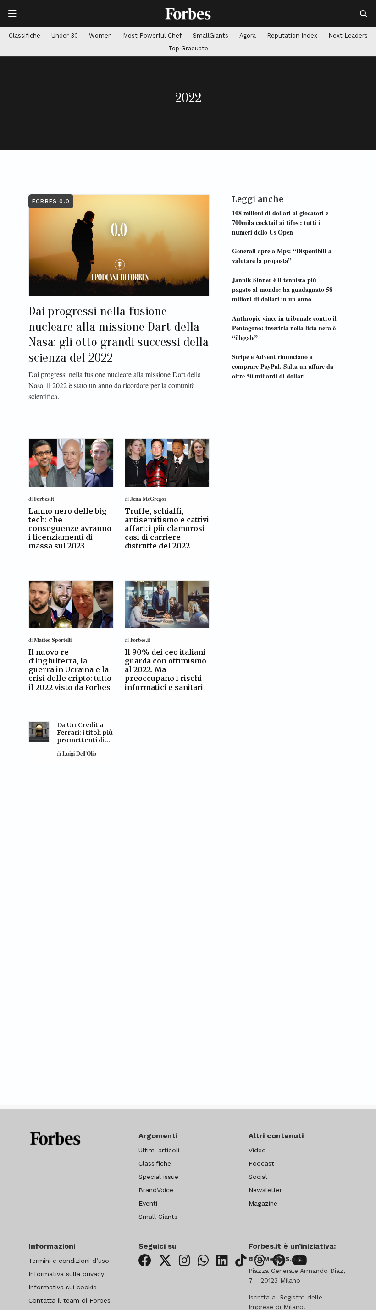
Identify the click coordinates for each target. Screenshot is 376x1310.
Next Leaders (348, 35)
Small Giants (157, 1216)
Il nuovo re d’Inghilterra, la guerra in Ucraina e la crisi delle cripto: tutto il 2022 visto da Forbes (69, 669)
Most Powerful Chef (152, 35)
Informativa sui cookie (62, 1287)
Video (257, 1150)
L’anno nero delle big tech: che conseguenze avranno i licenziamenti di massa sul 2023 (69, 528)
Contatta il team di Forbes (69, 1300)
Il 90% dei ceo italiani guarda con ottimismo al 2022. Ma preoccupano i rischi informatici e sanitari (165, 669)
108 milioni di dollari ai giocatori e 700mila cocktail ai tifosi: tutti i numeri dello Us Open (280, 222)
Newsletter (265, 1190)
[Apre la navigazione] (12, 14)
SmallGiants (210, 35)
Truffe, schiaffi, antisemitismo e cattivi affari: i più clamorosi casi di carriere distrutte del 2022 (167, 528)
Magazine (263, 1203)
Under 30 (64, 35)
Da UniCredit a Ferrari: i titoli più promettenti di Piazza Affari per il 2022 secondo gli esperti (85, 744)
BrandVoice (155, 1190)
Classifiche (24, 35)
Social (258, 1176)
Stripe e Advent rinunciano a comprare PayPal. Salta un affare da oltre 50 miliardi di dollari (282, 366)
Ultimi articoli (158, 1150)
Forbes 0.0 (51, 201)
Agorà (247, 35)
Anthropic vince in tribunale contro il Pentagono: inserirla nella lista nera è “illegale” (284, 327)
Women (100, 35)
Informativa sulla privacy (66, 1273)
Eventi (147, 1203)
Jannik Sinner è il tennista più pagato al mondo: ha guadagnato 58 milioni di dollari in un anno (282, 289)
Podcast (261, 1163)
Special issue (158, 1176)
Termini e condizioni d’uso (68, 1260)
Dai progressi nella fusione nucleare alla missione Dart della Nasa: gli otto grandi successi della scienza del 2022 (118, 334)
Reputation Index (292, 35)
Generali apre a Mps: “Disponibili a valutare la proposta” (282, 255)
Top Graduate (188, 48)
